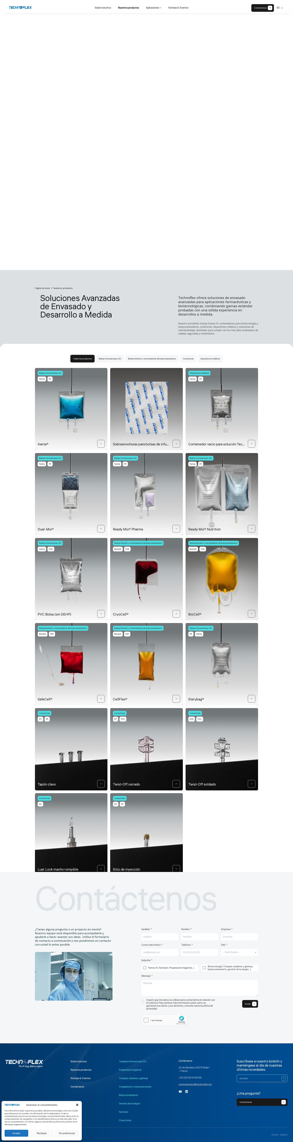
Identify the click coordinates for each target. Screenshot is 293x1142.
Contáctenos (77, 1086)
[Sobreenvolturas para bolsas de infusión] (176, 444)
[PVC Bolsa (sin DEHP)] (101, 614)
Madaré (284, 1134)
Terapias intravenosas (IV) (132, 1061)
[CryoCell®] (176, 614)
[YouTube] (180, 1091)
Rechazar (42, 1133)
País (223, 945)
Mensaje (145, 976)
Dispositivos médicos (210, 358)
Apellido (145, 929)
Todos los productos (82, 358)
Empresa (225, 929)
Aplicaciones (152, 7)
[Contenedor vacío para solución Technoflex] (251, 444)
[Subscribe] (284, 1078)
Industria (145, 960)
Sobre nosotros (103, 7)
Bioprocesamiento (128, 1095)
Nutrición (123, 1112)
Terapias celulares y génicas (133, 1078)
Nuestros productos (128, 7)
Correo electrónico (151, 945)
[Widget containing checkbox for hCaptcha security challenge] (164, 1020)
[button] (77, 1104)
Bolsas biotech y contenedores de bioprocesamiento (152, 358)
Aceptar (16, 1133)
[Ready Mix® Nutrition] (251, 529)
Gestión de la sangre (129, 1103)
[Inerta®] (101, 444)
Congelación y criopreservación (135, 1086)
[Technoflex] (20, 7)
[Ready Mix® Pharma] (176, 529)
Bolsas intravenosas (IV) (110, 358)
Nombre (185, 929)
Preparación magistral (130, 1070)
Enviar (248, 1003)
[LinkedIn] (186, 1091)
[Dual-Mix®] (101, 529)
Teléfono (186, 945)
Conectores (188, 358)
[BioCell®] (251, 614)
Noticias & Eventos (178, 7)
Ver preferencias (67, 1133)
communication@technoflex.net (195, 1084)
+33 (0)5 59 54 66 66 (190, 1077)
